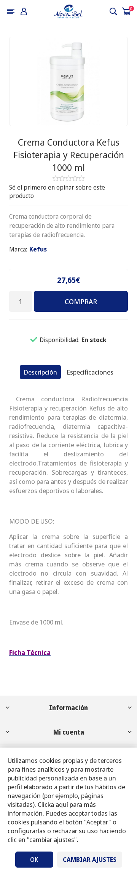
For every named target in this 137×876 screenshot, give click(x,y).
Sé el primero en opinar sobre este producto (57, 191)
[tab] (40, 372)
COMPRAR (81, 301)
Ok (34, 859)
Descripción (40, 372)
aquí (62, 804)
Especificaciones (90, 372)
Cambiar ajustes (89, 859)
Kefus (38, 249)
